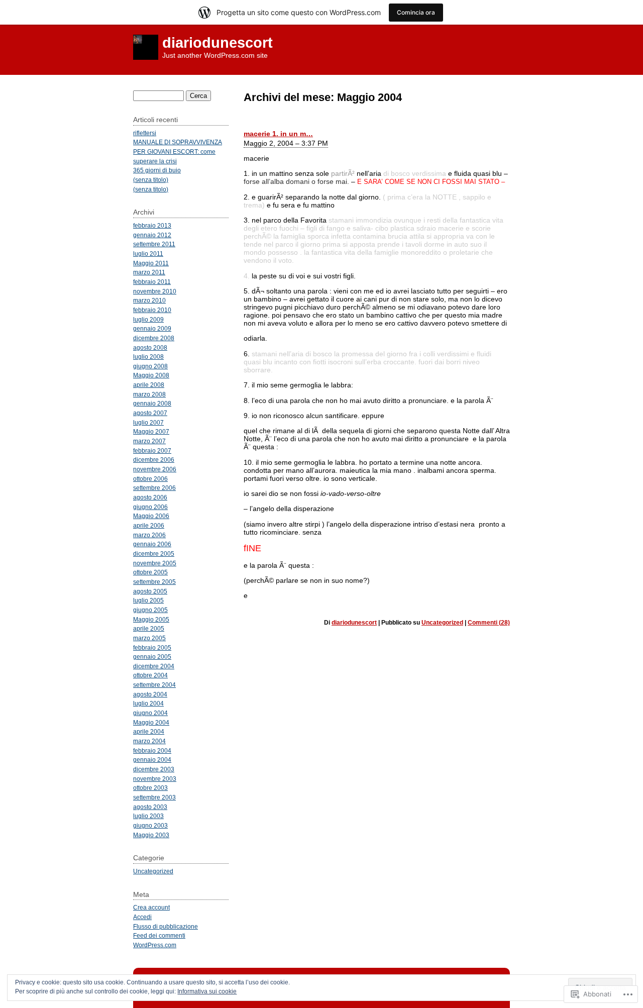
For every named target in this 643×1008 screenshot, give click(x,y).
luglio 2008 (148, 356)
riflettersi (144, 133)
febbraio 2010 (152, 310)
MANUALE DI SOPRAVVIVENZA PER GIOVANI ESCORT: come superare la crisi (177, 151)
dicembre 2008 (153, 338)
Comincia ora (416, 12)
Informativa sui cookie (207, 991)
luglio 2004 (148, 703)
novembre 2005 (154, 563)
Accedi (142, 917)
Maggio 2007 (151, 431)
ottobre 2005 (150, 572)
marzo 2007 (149, 441)
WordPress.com (154, 945)
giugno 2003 (150, 825)
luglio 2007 (148, 422)
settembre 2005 (154, 581)
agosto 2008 (150, 347)
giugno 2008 (150, 366)
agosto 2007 (150, 413)
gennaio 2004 (152, 759)
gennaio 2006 (152, 544)
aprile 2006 (148, 525)
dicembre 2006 (153, 459)
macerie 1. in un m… (278, 134)
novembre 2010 (154, 291)
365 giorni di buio (157, 170)
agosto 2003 (150, 806)
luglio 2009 (148, 319)
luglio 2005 (148, 600)
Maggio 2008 (151, 375)
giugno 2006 (150, 506)
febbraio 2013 (152, 225)
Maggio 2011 (151, 263)
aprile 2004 (148, 731)
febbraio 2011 (152, 281)
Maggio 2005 (151, 619)
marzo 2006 (149, 535)
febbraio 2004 (152, 750)
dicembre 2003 (153, 769)
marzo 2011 (149, 272)
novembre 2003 (154, 778)
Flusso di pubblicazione (165, 926)
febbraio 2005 (152, 647)
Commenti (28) (489, 623)
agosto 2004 (150, 694)
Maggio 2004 (151, 722)
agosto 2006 (150, 497)
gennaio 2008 (152, 403)
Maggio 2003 (151, 835)
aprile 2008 (148, 384)
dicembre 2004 (153, 666)
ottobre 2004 (150, 675)
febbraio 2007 (152, 450)
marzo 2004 (149, 741)
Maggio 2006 (151, 516)
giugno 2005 (150, 610)
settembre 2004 (154, 684)
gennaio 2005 (152, 656)
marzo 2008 (149, 394)
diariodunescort (217, 43)
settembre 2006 (154, 487)
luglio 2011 (148, 253)
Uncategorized (442, 623)
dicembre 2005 (153, 553)
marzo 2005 (149, 638)
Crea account (151, 907)
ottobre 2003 (150, 787)
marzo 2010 (149, 300)
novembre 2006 (154, 469)
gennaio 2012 (152, 235)
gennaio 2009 (152, 328)
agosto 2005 (150, 591)
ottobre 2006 (150, 478)
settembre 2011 (154, 244)
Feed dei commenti (159, 935)
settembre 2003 (154, 797)
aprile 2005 (148, 628)
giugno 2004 (150, 713)
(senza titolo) (150, 179)
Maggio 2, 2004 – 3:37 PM (286, 143)
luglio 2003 (148, 816)
